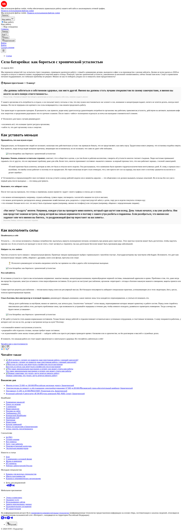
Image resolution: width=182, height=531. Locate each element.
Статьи (9, 56)
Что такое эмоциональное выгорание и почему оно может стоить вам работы (38, 371)
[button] (3, 43)
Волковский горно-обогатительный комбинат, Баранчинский (107, 388)
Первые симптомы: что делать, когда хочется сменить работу (31, 375)
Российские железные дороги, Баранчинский (55, 385)
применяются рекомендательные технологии (50, 513)
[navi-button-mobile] (3, 51)
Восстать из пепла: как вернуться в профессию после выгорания (33, 367)
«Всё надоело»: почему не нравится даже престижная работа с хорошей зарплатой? (41, 362)
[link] (5, 37)
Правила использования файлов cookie (43, 13)
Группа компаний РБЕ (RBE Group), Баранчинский (63, 394)
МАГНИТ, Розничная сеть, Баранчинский (49, 391)
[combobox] (11, 524)
